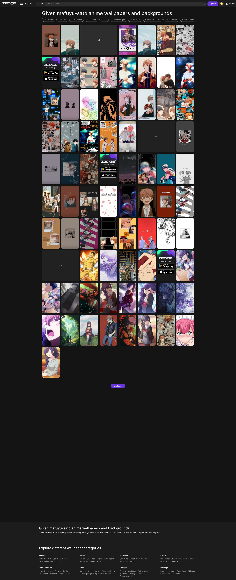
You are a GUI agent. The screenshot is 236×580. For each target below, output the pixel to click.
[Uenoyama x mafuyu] (166, 104)
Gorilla (64, 559)
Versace (181, 559)
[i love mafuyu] (108, 201)
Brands (163, 555)
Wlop (184, 571)
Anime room (135, 20)
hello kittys (164, 561)
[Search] (204, 4)
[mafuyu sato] (147, 72)
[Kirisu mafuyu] (185, 330)
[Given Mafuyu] (89, 136)
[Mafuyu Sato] (127, 40)
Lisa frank (176, 573)
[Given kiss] (166, 72)
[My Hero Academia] (89, 265)
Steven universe (108, 571)
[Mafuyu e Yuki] (147, 104)
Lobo (110, 573)
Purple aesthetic (126, 576)
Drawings (164, 568)
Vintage (133, 573)
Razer (167, 559)
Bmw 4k (58, 571)
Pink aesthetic (144, 571)
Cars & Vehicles (45, 568)
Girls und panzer (189, 20)
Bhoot (132, 559)
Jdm (41, 571)
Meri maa (124, 561)
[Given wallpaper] (147, 169)
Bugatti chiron (64, 573)
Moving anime (171, 20)
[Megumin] (89, 330)
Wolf (49, 559)
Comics (83, 568)
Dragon (163, 571)
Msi (161, 559)
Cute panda (44, 561)
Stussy (174, 559)
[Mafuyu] (108, 104)
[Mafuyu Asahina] (166, 298)
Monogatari (91, 20)
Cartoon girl (165, 573)
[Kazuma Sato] (108, 330)
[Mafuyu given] (70, 169)
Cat (54, 559)
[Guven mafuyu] (70, 201)
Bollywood (124, 555)
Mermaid (171, 571)
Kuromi (82, 559)
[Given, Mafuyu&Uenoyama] (166, 201)
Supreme (190, 559)
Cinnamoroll (91, 559)
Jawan (131, 561)
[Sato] (166, 233)
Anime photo (76, 20)
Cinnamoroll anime (152, 20)
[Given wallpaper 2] (127, 201)
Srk (121, 559)
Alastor (100, 561)
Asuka (104, 20)
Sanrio (93, 561)
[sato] (70, 330)
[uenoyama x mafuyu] (51, 136)
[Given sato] (185, 72)
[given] (51, 233)
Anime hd (62, 20)
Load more (118, 386)
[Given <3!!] (185, 233)
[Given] (166, 40)
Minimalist (124, 573)
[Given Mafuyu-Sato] (51, 40)
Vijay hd (139, 559)
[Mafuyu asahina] (108, 265)
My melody (84, 561)
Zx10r (65, 571)
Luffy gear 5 (109, 559)
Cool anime (48, 20)
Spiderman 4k (101, 573)
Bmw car (53, 573)
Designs (123, 568)
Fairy (179, 571)
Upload (213, 4)
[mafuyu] (147, 201)
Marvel (98, 571)
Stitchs (90, 571)
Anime (82, 555)
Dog (59, 559)
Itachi (100, 559)
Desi (146, 559)
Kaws (140, 573)
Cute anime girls (118, 20)
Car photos (43, 573)
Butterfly (42, 559)
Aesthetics (132, 571)
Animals (42, 555)
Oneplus (174, 561)
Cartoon (83, 571)
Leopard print (56, 561)
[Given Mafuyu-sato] (70, 40)
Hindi (126, 559)
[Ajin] (127, 265)
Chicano (191, 571)
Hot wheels (48, 571)
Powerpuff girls (87, 573)
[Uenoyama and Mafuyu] (166, 169)
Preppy (123, 571)
